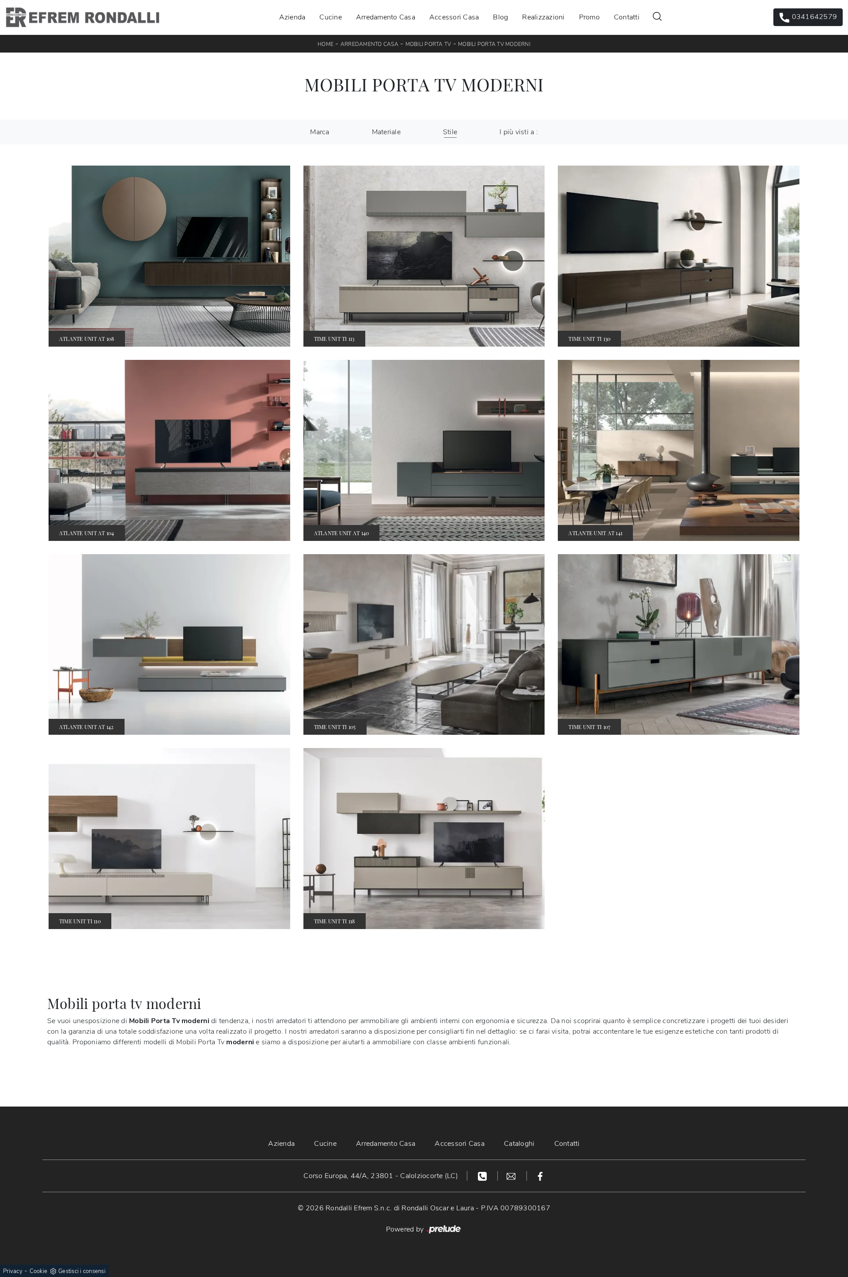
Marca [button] (319, 132)
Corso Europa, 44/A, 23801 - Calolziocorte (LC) (380, 1176)
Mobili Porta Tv (428, 44)
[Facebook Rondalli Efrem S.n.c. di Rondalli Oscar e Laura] (540, 1176)
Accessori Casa (454, 17)
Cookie (39, 1271)
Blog (500, 17)
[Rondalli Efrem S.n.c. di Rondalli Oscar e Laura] (82, 17)
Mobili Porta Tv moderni (494, 44)
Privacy (13, 1271)
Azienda (292, 17)
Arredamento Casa (385, 17)
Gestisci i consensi (82, 1271)
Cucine (330, 17)
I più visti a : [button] (519, 132)
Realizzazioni (543, 17)
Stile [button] (450, 132)
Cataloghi (519, 1144)
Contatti (627, 17)
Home (325, 44)
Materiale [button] (386, 132)
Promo (589, 17)
